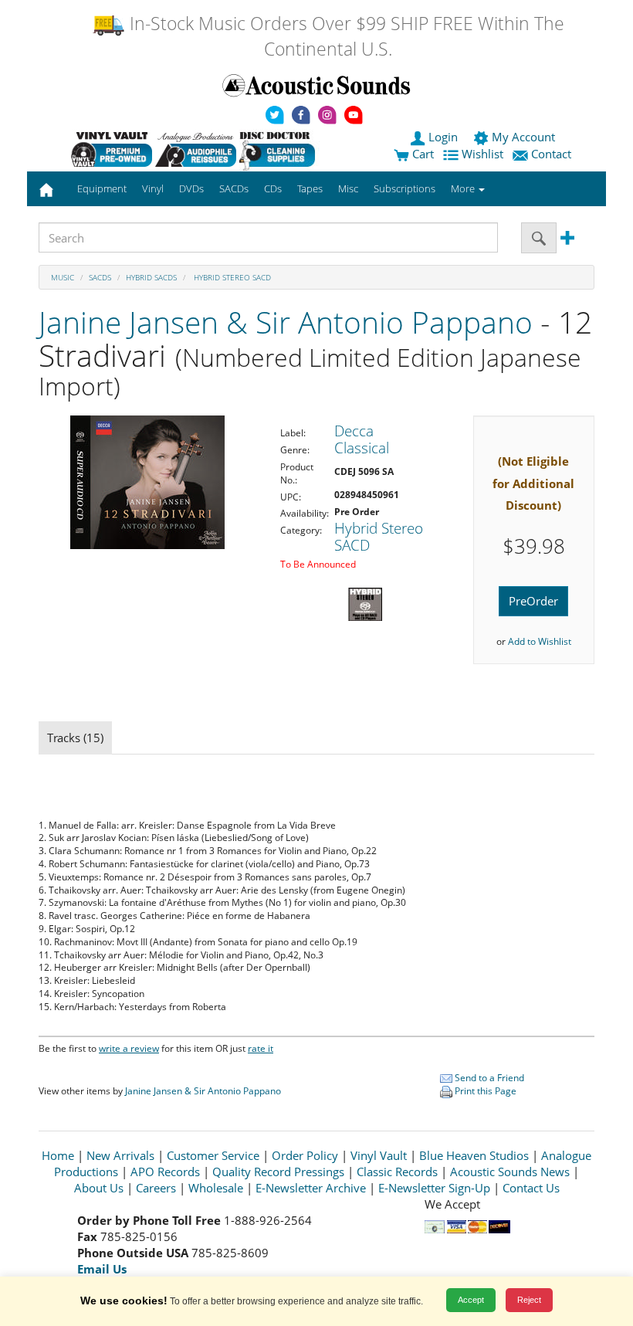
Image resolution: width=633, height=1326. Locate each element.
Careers (156, 1187)
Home (58, 1155)
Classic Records (397, 1171)
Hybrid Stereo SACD (231, 277)
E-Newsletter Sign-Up (434, 1187)
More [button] (464, 188)
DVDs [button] (191, 188)
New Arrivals (120, 1155)
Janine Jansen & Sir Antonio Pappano (286, 321)
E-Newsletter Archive (311, 1187)
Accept (471, 1299)
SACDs (100, 277)
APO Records (165, 1171)
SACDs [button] (234, 188)
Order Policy (305, 1155)
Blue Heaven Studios (474, 1155)
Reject (529, 1299)
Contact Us (531, 1187)
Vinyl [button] (153, 188)
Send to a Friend (488, 1077)
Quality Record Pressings (278, 1171)
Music (62, 277)
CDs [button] (273, 188)
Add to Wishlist (539, 641)
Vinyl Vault (378, 1155)
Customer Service (213, 1155)
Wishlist (482, 153)
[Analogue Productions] (195, 149)
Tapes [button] (310, 188)
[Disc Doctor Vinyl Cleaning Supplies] (279, 149)
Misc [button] (348, 188)
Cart (421, 153)
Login (443, 136)
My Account (523, 136)
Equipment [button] (102, 188)
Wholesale (215, 1187)
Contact (551, 153)
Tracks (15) (75, 737)
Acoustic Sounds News (510, 1171)
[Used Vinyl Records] (111, 149)
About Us (99, 1187)
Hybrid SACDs (151, 277)
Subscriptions (404, 188)
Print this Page (484, 1090)
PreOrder (533, 601)
